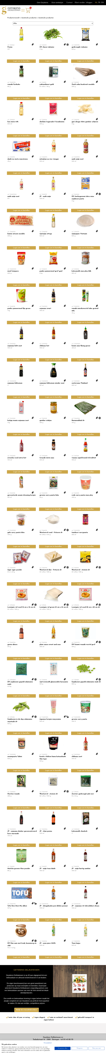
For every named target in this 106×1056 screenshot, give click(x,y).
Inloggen (89, 2)
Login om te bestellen (21, 61)
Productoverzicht (13, 18)
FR (99, 2)
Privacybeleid (47, 1043)
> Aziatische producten (28, 18)
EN (102, 2)
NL (96, 2)
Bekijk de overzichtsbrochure (26, 1010)
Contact (69, 2)
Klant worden (80, 2)
